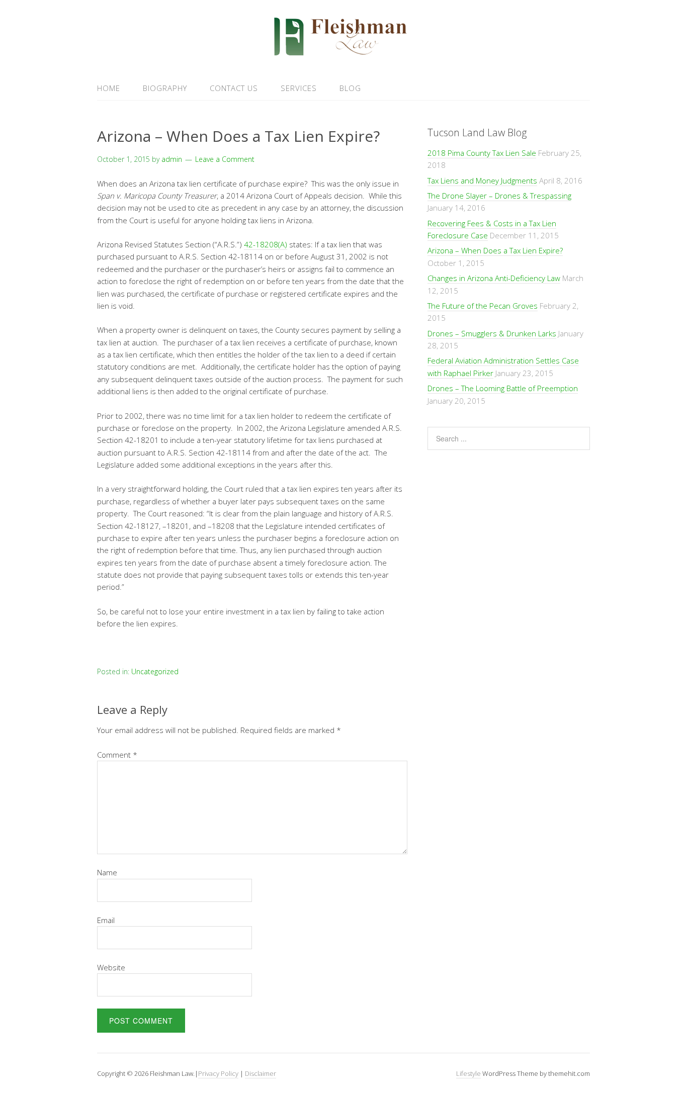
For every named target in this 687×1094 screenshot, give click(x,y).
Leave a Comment (224, 159)
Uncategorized (155, 671)
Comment (117, 755)
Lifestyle (468, 1073)
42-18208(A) (265, 244)
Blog (350, 88)
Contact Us (234, 88)
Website (111, 967)
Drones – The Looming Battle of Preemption (502, 388)
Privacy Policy (218, 1073)
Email (106, 920)
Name (107, 872)
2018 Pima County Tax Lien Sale (481, 153)
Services (299, 88)
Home (108, 88)
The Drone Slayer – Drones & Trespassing (499, 196)
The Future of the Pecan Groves (482, 306)
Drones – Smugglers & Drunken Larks (491, 333)
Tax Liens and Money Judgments (482, 180)
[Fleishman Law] (343, 52)
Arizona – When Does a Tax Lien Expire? (495, 250)
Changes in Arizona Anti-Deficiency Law (493, 278)
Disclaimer (260, 1073)
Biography (165, 88)
